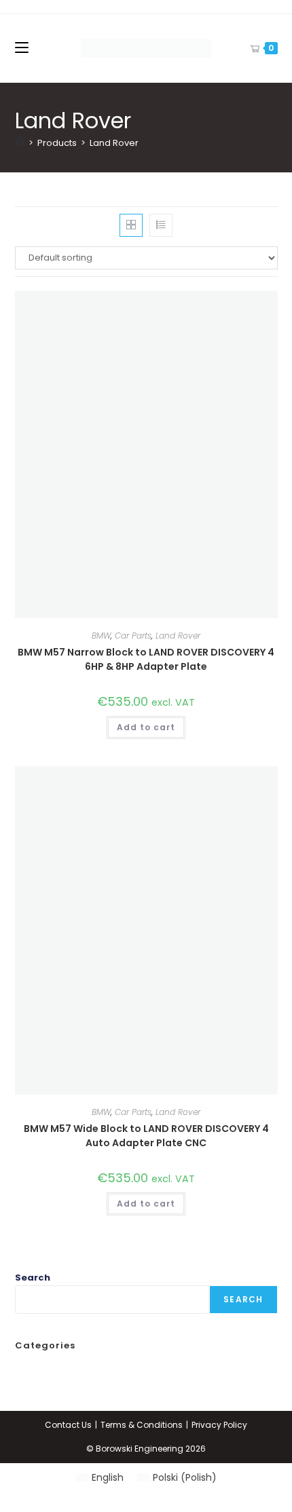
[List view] (160, 225)
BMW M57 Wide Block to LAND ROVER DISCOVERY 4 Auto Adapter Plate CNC (146, 1136)
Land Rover (114, 142)
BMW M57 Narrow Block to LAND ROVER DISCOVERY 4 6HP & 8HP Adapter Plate (146, 659)
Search (32, 1277)
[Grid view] (131, 225)
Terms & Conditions (142, 1425)
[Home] (19, 142)
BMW (101, 635)
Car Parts (133, 635)
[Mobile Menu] (22, 48)
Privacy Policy (219, 1425)
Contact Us (68, 1425)
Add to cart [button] (146, 727)
